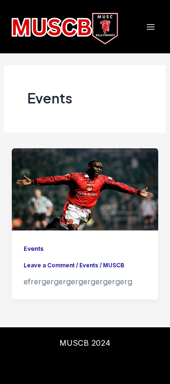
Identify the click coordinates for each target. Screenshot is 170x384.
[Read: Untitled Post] (85, 188)
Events (33, 248)
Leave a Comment (49, 265)
